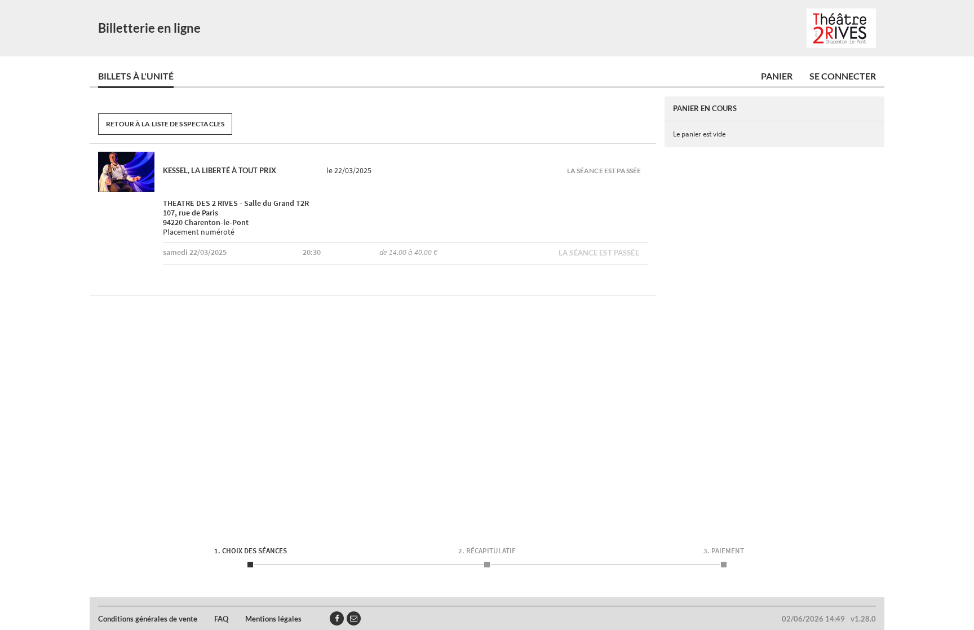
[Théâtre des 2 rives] (841, 28)
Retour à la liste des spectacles (165, 124)
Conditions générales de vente (147, 618)
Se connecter (842, 76)
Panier (777, 76)
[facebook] (337, 618)
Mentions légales (273, 618)
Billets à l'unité (136, 76)
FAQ (221, 618)
